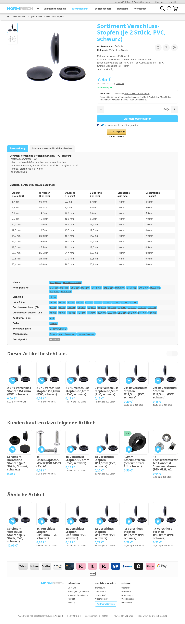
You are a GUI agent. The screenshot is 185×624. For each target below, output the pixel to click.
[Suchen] (162, 8)
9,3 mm (133, 302)
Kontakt (172, 2)
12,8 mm (81, 307)
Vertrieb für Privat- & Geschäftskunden (132, 2)
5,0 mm (62, 302)
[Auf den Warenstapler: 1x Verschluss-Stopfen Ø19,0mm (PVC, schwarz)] (158, 521)
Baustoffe (122, 8)
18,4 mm (102, 307)
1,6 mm (53, 296)
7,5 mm (115, 302)
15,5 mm (92, 307)
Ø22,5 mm (54, 291)
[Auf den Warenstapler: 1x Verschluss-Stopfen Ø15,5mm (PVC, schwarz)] (129, 521)
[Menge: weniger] (100, 109)
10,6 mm (71, 307)
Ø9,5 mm (85, 287)
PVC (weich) (55, 282)
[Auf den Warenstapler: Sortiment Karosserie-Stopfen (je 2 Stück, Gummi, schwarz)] (12, 449)
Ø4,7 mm (54, 287)
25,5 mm (132, 312)
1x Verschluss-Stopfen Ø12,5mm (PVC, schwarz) (165, 392)
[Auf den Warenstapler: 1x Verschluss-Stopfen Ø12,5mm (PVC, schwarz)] (158, 381)
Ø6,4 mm (64, 287)
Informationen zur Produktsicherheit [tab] (52, 148)
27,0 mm (142, 307)
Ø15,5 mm (131, 287)
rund (52, 318)
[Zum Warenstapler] (175, 8)
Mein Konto (126, 583)
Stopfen (53, 333)
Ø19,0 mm (143, 287)
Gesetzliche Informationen (106, 583)
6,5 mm (88, 302)
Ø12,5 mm (108, 287)
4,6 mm (53, 302)
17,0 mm (92, 312)
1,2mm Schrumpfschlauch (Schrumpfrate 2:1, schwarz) (136, 461)
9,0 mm (124, 302)
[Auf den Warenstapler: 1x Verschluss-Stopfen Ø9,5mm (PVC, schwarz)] (100, 381)
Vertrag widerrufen (106, 603)
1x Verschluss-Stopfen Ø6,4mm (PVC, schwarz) (48, 391)
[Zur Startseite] (20, 8)
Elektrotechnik (80, 8)
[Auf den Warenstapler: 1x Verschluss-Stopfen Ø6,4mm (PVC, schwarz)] (41, 381)
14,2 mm (71, 312)
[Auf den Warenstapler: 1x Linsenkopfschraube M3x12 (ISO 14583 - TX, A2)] (41, 449)
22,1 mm (132, 307)
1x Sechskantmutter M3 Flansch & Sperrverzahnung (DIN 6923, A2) (165, 463)
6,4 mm (79, 302)
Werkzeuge (140, 8)
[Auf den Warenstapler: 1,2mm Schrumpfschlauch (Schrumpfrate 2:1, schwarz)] (129, 449)
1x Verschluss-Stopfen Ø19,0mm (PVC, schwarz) (163, 533)
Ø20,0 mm (155, 287)
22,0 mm (122, 312)
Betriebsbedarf (103, 8)
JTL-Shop (129, 615)
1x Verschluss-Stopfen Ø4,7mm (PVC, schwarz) (19, 391)
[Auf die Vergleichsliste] (166, 47)
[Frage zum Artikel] (174, 47)
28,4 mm (142, 312)
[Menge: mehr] (174, 109)
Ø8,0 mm (75, 287)
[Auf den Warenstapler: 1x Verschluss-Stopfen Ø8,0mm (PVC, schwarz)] (70, 381)
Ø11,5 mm (96, 287)
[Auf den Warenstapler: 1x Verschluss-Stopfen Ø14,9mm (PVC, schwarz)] (100, 521)
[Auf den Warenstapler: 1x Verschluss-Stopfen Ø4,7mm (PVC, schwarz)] (12, 381)
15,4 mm (81, 312)
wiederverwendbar (58, 328)
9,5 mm (62, 307)
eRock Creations (159, 615)
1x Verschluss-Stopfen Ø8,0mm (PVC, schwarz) (77, 391)
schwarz (53, 323)
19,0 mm (112, 307)
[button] (12, 28)
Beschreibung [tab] (18, 148)
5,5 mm (70, 302)
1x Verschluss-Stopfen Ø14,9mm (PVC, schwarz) (105, 533)
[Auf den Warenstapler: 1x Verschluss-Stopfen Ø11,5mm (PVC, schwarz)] (129, 381)
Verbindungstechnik (55, 8)
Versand (120, 83)
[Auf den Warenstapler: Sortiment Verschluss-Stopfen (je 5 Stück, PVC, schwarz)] (12, 521)
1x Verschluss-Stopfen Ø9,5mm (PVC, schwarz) (107, 391)
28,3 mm (152, 307)
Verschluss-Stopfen (119, 50)
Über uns (159, 2)
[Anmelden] (169, 8)
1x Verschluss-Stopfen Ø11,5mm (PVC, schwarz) (136, 392)
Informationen (74, 583)
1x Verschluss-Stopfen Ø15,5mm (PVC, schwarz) (134, 533)
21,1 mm (122, 307)
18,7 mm (102, 312)
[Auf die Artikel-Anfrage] (158, 47)
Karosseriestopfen (86, 333)
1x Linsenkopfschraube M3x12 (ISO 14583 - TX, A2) (48, 461)
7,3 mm (106, 302)
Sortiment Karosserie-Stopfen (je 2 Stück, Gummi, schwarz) (17, 463)
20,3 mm (112, 312)
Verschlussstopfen (67, 333)
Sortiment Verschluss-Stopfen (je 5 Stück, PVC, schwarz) (16, 535)
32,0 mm (152, 312)
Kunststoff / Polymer (72, 282)
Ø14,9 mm (120, 287)
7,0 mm (97, 302)
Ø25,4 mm (66, 291)
